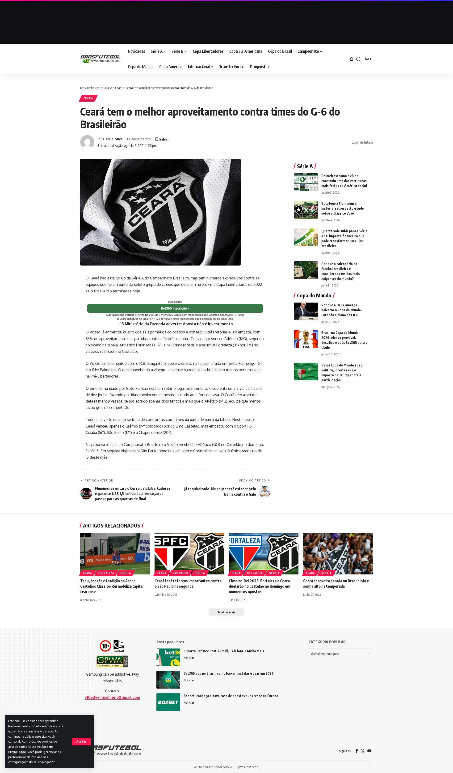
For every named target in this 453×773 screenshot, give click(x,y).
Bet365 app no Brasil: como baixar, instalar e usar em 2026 (229, 673)
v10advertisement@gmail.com (112, 697)
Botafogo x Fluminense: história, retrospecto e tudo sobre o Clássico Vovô (342, 208)
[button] (81, 741)
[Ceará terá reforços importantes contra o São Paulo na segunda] (189, 553)
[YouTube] (369, 751)
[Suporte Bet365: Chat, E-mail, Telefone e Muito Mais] (168, 657)
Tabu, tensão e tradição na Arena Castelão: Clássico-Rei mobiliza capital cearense (111, 586)
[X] (363, 751)
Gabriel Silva (112, 139)
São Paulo (180, 573)
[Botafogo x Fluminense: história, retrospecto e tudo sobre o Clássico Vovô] (306, 210)
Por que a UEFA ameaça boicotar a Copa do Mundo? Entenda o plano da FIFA (342, 310)
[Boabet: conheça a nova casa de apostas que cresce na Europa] (168, 702)
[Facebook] (356, 751)
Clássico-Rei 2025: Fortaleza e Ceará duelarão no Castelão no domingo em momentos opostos (259, 586)
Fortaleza (106, 573)
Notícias (189, 658)
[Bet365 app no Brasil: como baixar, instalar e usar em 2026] (168, 680)
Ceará (88, 98)
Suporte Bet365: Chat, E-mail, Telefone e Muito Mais (224, 651)
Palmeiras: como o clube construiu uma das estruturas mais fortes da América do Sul (344, 181)
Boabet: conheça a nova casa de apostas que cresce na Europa (231, 696)
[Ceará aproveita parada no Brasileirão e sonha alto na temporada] (338, 553)
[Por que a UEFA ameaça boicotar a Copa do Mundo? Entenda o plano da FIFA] (306, 311)
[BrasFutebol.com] (100, 59)
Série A (126, 573)
